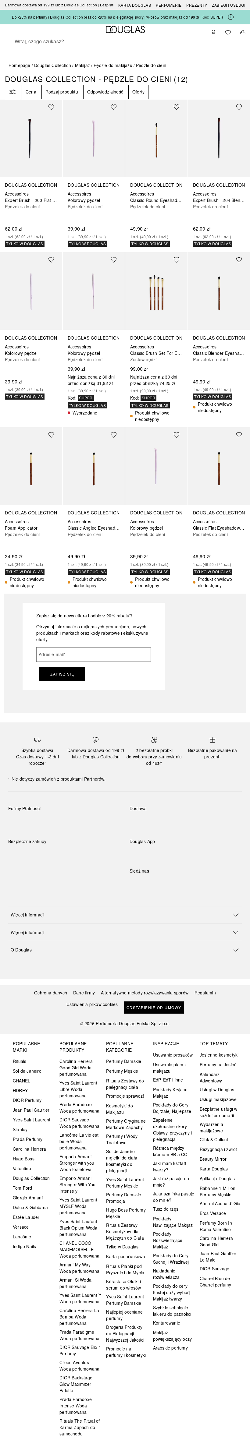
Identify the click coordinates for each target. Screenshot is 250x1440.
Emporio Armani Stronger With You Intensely (77, 1184)
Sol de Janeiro (27, 1071)
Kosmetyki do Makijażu (119, 1109)
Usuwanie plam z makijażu (170, 1067)
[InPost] (161, 822)
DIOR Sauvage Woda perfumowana (79, 1123)
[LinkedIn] (176, 883)
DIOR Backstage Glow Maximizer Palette (75, 1384)
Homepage (19, 65)
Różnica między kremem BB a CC (170, 1151)
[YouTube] (155, 883)
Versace (21, 1227)
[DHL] (140, 822)
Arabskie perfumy (170, 1348)
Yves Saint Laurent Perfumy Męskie (125, 1182)
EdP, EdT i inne (168, 1080)
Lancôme (22, 1237)
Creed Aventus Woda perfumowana (79, 1365)
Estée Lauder (26, 1217)
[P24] (83, 822)
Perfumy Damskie (123, 1061)
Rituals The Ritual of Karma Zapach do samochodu (79, 1427)
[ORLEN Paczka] (183, 822)
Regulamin (205, 992)
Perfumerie (168, 5)
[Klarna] (18, 822)
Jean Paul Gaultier (31, 1110)
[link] (31, 173)
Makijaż (82, 65)
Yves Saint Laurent (32, 1120)
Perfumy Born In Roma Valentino (216, 1226)
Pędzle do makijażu (113, 65)
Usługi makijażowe (218, 1099)
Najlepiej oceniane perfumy (124, 1315)
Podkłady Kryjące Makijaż (170, 1092)
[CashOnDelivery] (105, 822)
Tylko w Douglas (122, 1247)
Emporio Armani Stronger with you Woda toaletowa (76, 1162)
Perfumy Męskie (122, 1071)
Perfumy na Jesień (218, 1064)
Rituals (19, 1061)
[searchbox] (125, 41)
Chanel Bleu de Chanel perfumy (215, 1281)
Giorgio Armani (28, 1198)
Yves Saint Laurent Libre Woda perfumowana (78, 1089)
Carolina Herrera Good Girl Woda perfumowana (76, 1067)
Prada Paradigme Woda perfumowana (79, 1335)
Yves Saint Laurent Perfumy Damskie (125, 1300)
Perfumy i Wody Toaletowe (122, 1139)
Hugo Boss (23, 1159)
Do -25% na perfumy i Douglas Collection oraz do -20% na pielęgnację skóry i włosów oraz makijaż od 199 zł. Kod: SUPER (117, 16)
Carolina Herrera (29, 1149)
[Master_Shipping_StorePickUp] (205, 822)
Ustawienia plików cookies (92, 1004)
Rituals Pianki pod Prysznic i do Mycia (125, 1269)
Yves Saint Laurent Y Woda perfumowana (80, 1298)
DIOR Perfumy (27, 1100)
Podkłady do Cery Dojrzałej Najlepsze (172, 1108)
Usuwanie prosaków (173, 1055)
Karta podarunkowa (125, 1256)
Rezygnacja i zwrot (218, 1149)
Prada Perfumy (28, 1139)
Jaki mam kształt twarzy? (169, 1166)
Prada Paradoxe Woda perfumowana (79, 1107)
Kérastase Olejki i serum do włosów (123, 1284)
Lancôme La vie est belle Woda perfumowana (78, 1141)
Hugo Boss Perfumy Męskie (125, 1213)
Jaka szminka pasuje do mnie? (174, 1197)
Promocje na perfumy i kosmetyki (126, 1352)
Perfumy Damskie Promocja (123, 1197)
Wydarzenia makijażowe (211, 1127)
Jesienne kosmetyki (219, 1055)
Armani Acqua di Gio (220, 1203)
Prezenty (196, 5)
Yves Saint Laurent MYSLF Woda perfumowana (78, 1206)
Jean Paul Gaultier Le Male (218, 1256)
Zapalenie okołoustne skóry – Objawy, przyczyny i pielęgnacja (172, 1129)
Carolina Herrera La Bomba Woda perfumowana (79, 1316)
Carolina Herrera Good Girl (216, 1241)
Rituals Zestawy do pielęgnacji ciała (125, 1084)
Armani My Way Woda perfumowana (79, 1268)
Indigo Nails (24, 1246)
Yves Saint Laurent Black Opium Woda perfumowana (78, 1227)
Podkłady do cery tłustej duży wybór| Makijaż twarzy (171, 1292)
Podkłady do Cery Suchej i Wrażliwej (171, 1258)
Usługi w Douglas (217, 1089)
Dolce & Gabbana (30, 1207)
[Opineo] (78, 848)
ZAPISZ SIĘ (62, 673)
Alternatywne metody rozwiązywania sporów (144, 992)
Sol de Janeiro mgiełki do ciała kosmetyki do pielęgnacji (121, 1161)
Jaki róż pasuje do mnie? (171, 1181)
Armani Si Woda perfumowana (75, 1283)
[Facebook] (134, 883)
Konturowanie (166, 1323)
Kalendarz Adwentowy (211, 1077)
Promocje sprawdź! (125, 1096)
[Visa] (62, 822)
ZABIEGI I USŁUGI (228, 5)
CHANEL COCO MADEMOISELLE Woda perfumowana (79, 1249)
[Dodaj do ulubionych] (55, 107)
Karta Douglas (134, 5)
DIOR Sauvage (214, 1268)
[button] (125, 914)
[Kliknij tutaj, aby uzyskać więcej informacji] (230, 17)
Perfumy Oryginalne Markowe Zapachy (126, 1124)
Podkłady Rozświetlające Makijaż (168, 1240)
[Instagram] (144, 883)
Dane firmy (84, 992)
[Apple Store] (177, 854)
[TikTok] (166, 883)
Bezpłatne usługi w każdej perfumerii (219, 1112)
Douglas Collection (52, 65)
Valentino (22, 1168)
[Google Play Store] (145, 854)
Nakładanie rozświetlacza (166, 1274)
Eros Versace (213, 1213)
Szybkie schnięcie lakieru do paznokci (172, 1310)
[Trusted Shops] (27, 848)
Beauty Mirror (213, 1159)
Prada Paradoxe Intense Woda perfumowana (75, 1405)
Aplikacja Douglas (217, 1178)
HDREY (20, 1090)
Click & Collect (214, 1139)
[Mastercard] (40, 822)
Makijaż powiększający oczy (172, 1335)
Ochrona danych (50, 992)
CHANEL (21, 1081)
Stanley (20, 1129)
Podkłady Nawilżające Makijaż (173, 1222)
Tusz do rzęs (165, 1209)
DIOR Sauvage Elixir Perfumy (79, 1350)
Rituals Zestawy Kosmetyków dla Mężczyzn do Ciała (125, 1231)
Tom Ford (22, 1188)
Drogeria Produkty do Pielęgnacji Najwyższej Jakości (125, 1333)
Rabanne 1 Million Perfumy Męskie (217, 1191)
